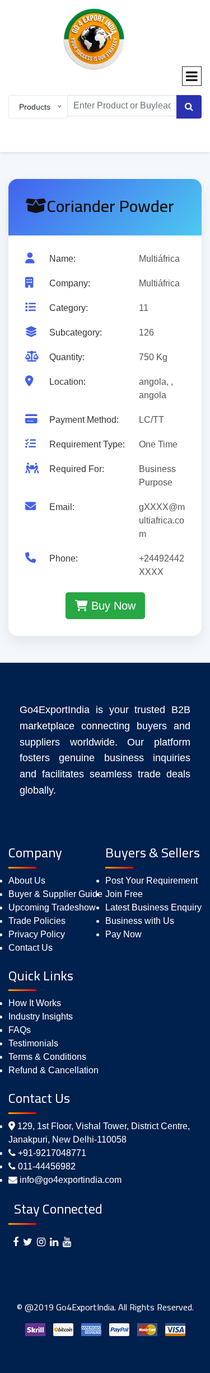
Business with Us (139, 921)
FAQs (19, 1030)
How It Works (34, 1003)
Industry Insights (40, 1016)
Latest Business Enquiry (153, 907)
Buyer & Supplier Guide (55, 894)
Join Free (124, 894)
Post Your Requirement (151, 880)
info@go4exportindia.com (71, 1180)
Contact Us (30, 947)
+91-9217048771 (52, 1153)
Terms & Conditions (47, 1056)
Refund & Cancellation (53, 1070)
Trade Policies (37, 921)
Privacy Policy (36, 934)
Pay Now (123, 934)
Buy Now (112, 606)
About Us (26, 880)
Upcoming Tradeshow (52, 907)
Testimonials (33, 1043)
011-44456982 (47, 1166)
